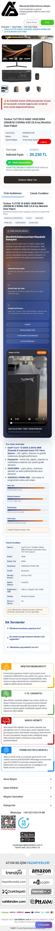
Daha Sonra (31, 22)
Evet (47, 22)
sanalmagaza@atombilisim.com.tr (27, 845)
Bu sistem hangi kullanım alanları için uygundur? (27, 637)
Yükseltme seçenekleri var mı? (24, 647)
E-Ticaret (18, 928)
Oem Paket (16, 27)
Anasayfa (5, 27)
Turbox (25, 136)
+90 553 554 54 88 (34, 812)
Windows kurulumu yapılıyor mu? (25, 628)
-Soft (12, 928)
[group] (27, 62)
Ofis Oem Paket (30, 27)
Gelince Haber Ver (27, 179)
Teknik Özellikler (39, 193)
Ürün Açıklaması (13, 193)
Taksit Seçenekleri (21, 162)
